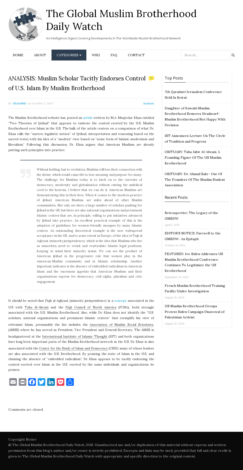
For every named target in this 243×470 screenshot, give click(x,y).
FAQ (114, 55)
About (40, 55)
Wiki (96, 55)
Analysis (148, 103)
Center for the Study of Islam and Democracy (73, 348)
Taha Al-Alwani (36, 307)
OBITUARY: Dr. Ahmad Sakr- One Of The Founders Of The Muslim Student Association (195, 179)
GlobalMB (19, 103)
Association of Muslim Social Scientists (121, 325)
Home (18, 55)
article (88, 118)
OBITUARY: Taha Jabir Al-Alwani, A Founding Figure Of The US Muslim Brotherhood (193, 157)
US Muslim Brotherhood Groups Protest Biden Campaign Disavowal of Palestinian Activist (194, 312)
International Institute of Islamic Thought (74, 337)
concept (120, 301)
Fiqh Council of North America (90, 307)
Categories (67, 55)
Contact (136, 55)
